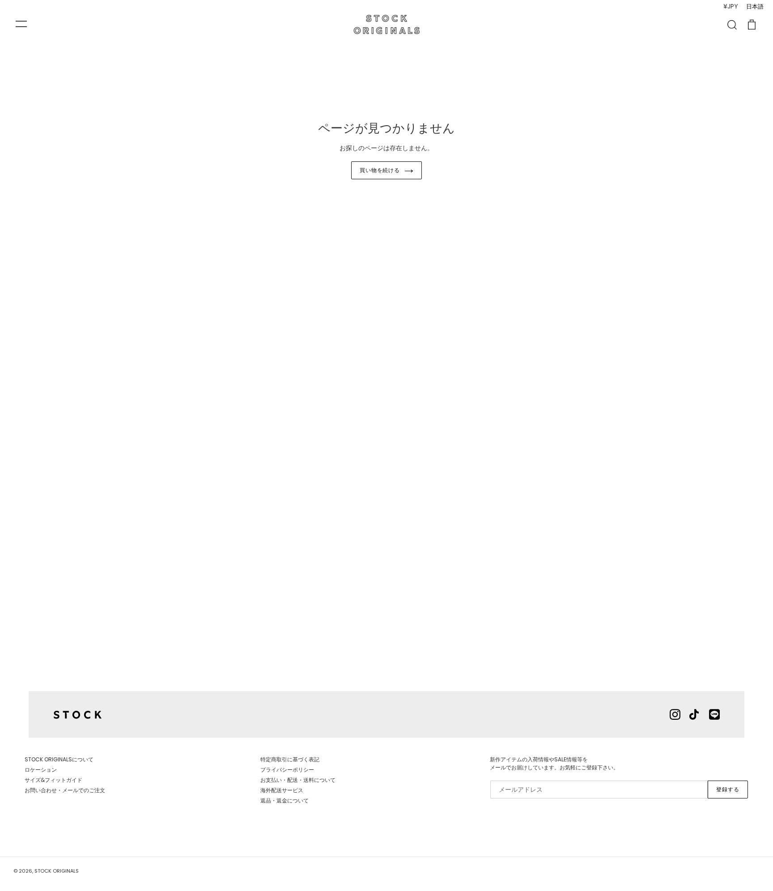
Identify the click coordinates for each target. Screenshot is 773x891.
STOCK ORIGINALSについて (59, 759)
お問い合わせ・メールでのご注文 (65, 790)
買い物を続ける (380, 170)
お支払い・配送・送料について (298, 780)
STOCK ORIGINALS (56, 870)
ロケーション (41, 769)
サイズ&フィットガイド (53, 780)
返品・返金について (284, 800)
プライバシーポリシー (287, 769)
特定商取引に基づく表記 (289, 759)
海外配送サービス (281, 790)
